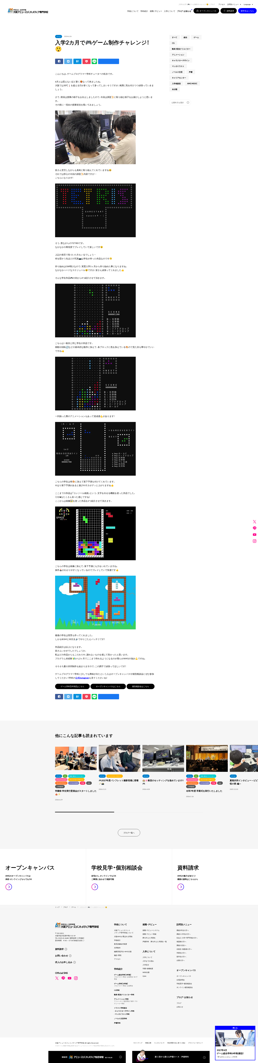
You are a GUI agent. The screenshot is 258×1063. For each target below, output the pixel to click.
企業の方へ (181, 960)
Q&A (144, 976)
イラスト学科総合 (120, 1008)
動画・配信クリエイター (181, 49)
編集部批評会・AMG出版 (123, 951)
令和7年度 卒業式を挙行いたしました (204, 790)
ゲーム (59, 36)
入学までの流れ (148, 961)
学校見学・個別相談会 (184, 983)
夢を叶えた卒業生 (149, 938)
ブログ (179, 1003)
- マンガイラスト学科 (122, 1014)
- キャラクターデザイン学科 (124, 1011)
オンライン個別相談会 (185, 987)
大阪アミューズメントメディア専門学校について (123, 931)
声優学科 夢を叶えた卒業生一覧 (155, 941)
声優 (190, 72)
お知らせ (180, 1007)
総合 (185, 37)
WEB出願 (146, 972)
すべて (174, 37)
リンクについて (159, 1043)
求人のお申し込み (63, 962)
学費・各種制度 (148, 968)
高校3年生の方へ (183, 930)
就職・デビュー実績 (149, 934)
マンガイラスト (178, 66)
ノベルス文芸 (177, 72)
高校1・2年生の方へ (184, 934)
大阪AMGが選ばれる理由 (123, 936)
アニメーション (178, 54)
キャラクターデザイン (180, 60)
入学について (147, 957)
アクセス (221, 4)
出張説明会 (181, 980)
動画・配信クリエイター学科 (124, 994)
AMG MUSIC (192, 83)
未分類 (174, 89)
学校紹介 (117, 940)
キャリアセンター (179, 77)
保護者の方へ (181, 941)
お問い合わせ (61, 955)
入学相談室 (176, 83)
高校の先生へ (181, 945)
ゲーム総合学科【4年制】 (122, 974)
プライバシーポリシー (195, 1043)
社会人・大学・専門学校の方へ (187, 938)
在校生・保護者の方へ (184, 949)
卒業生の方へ (181, 953)
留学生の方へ (181, 956)
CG (173, 43)
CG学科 (117, 990)
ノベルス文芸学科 (120, 1018)
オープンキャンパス (184, 976)
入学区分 (146, 965)
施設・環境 (117, 955)
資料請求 (59, 948)
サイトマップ (137, 1043)
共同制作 (117, 947)
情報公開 (148, 1043)
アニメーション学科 (121, 999)
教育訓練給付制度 (120, 944)
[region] (129, 779)
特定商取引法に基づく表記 (176, 1043)
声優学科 (117, 1023)
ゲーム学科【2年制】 (121, 983)
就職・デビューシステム (151, 930)
